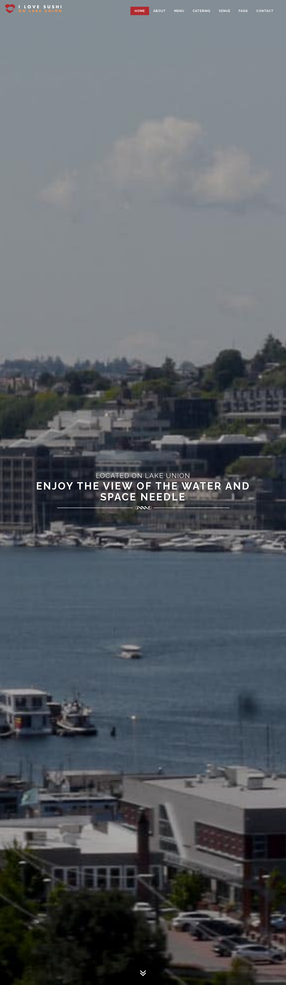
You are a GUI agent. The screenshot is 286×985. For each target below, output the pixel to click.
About (159, 11)
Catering (201, 11)
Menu (179, 11)
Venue (224, 11)
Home (140, 11)
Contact (265, 11)
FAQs (243, 11)
